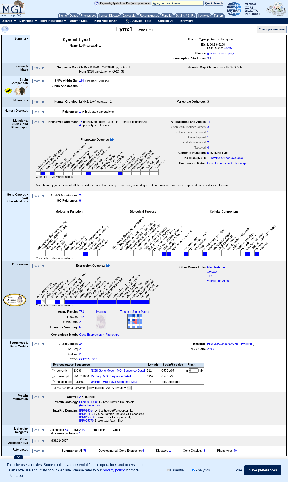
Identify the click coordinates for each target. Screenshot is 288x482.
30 (83, 429)
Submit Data (78, 20)
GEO (210, 276)
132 (81, 317)
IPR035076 (86, 420)
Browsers (187, 20)
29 (80, 322)
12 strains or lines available (225, 158)
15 (80, 121)
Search (7, 20)
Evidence (247, 344)
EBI (105, 381)
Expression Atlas (218, 280)
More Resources (51, 20)
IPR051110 (86, 414)
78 (85, 450)
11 (208, 121)
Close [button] (237, 470)
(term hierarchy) (89, 405)
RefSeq (96, 376)
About (4, 15)
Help (12, 15)
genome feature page (221, 53)
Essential (177, 470)
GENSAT (213, 271)
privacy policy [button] (114, 470)
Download (26, 20)
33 (66, 429)
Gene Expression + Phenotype (227, 163)
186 (81, 80)
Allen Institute (216, 267)
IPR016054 (86, 410)
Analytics (202, 470)
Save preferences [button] (263, 470)
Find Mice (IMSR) (106, 20)
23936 (228, 48)
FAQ (19, 15)
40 (80, 125)
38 (80, 344)
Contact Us (165, 20)
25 (80, 195)
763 (81, 311)
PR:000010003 (88, 402)
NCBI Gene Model (103, 370)
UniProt (96, 381)
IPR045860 (86, 417)
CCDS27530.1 (88, 359)
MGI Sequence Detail (131, 370)
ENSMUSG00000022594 (223, 344)
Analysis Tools (140, 20)
